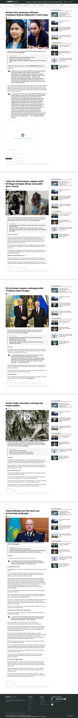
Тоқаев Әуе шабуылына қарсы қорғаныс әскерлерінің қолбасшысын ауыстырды (27, 550)
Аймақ (49, 1)
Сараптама (44, 1)
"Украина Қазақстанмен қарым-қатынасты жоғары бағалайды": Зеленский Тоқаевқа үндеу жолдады (65, 29)
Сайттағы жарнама (43, 701)
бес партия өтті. (31, 378)
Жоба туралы (42, 698)
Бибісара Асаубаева (22, 161)
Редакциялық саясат (43, 704)
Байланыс (41, 703)
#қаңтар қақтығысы (18, 4)
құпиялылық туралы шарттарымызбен (29, 716)
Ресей (7, 382)
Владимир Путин (34, 382)
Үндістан (7, 161)
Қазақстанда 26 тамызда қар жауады (64, 21)
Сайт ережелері (42, 700)
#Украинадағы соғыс (27, 4)
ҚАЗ (69, 1)
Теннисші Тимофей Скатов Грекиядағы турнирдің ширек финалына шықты (64, 66)
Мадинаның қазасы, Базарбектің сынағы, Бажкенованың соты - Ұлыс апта (26, 228)
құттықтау (28, 382)
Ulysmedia (9, 189)
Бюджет (40, 1)
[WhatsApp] (11, 158)
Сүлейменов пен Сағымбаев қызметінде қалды (19, 548)
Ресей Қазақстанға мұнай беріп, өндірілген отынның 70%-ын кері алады (65, 36)
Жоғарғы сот (13, 683)
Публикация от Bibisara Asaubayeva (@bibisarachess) (23, 153)
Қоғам (52, 1)
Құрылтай (40, 382)
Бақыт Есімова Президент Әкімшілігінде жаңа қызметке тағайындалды (25, 552)
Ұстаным (56, 1)
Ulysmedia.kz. (37, 220)
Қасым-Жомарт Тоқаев (21, 382)
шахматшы (15, 161)
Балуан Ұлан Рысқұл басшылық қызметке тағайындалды (65, 46)
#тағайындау (41, 4)
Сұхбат (60, 1)
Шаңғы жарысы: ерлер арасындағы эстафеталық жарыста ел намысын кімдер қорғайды (65, 59)
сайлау (14, 382)
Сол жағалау (34, 1)
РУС (71, 1)
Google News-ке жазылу (57, 701)
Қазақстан (11, 382)
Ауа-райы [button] (61, 4)
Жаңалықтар (28, 1)
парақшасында (33, 65)
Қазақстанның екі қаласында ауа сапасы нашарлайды (21, 453)
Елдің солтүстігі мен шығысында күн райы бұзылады (21, 452)
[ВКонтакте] (6, 158)
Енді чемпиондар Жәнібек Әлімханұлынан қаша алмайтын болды (65, 52)
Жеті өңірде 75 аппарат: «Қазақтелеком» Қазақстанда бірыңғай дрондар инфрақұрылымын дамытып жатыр (65, 14)
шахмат (11, 161)
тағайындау (8, 683)
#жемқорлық (34, 4)
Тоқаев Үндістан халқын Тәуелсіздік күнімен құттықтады (22, 57)
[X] (9, 158)
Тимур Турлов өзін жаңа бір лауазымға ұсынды (19, 58)
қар (10, 490)
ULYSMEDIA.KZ (8, 285)
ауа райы (7, 490)
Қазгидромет (14, 490)
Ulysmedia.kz (21, 52)
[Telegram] (8, 158)
